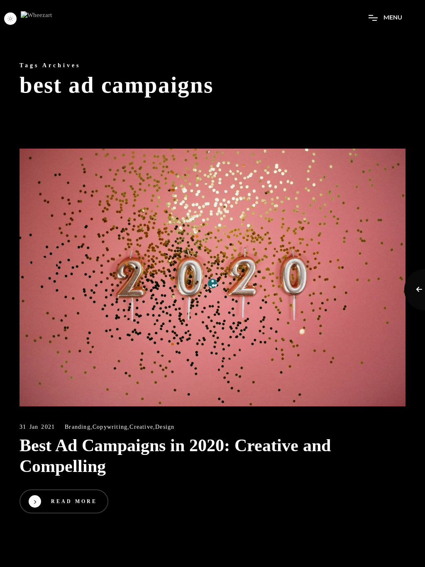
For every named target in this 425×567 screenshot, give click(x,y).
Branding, (79, 427)
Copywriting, (111, 427)
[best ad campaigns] (212, 277)
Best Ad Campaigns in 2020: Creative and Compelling (175, 456)
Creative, (142, 427)
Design (164, 427)
